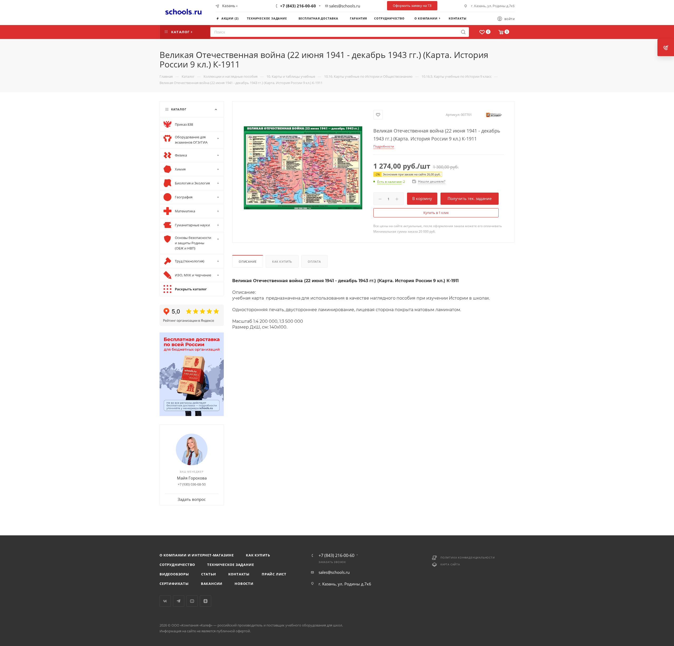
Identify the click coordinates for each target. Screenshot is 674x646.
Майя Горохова (192, 478)
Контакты (239, 574)
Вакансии (211, 583)
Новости (244, 583)
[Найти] (463, 32)
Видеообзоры (174, 574)
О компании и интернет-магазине (197, 555)
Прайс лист (274, 574)
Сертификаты (174, 583)
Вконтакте (165, 601)
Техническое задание (230, 564)
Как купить (282, 261)
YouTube (192, 601)
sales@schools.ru (344, 5)
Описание (247, 261)
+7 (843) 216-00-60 (298, 5)
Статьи (208, 574)
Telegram (178, 601)
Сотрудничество (177, 564)
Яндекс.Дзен (205, 601)
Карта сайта (450, 564)
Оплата (314, 261)
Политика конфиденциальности (467, 557)
